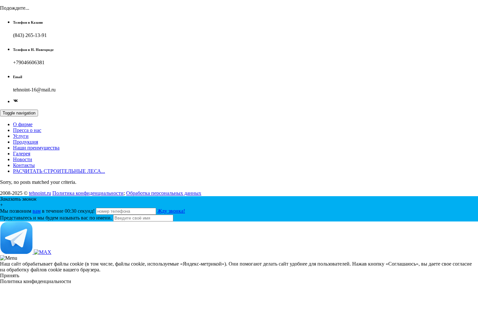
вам (37, 211)
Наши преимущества (36, 147)
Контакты (24, 165)
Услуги (21, 136)
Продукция (25, 142)
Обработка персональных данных (163, 193)
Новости (22, 159)
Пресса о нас (27, 130)
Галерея (21, 153)
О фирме (23, 124)
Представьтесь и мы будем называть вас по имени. (56, 218)
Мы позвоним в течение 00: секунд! (48, 211)
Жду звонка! (171, 211)
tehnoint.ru (40, 193)
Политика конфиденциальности (88, 193)
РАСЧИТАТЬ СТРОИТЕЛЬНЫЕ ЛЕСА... (59, 171)
